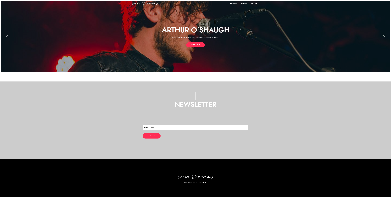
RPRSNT (204, 183)
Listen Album (195, 45)
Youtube (254, 3)
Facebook (244, 3)
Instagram (233, 3)
